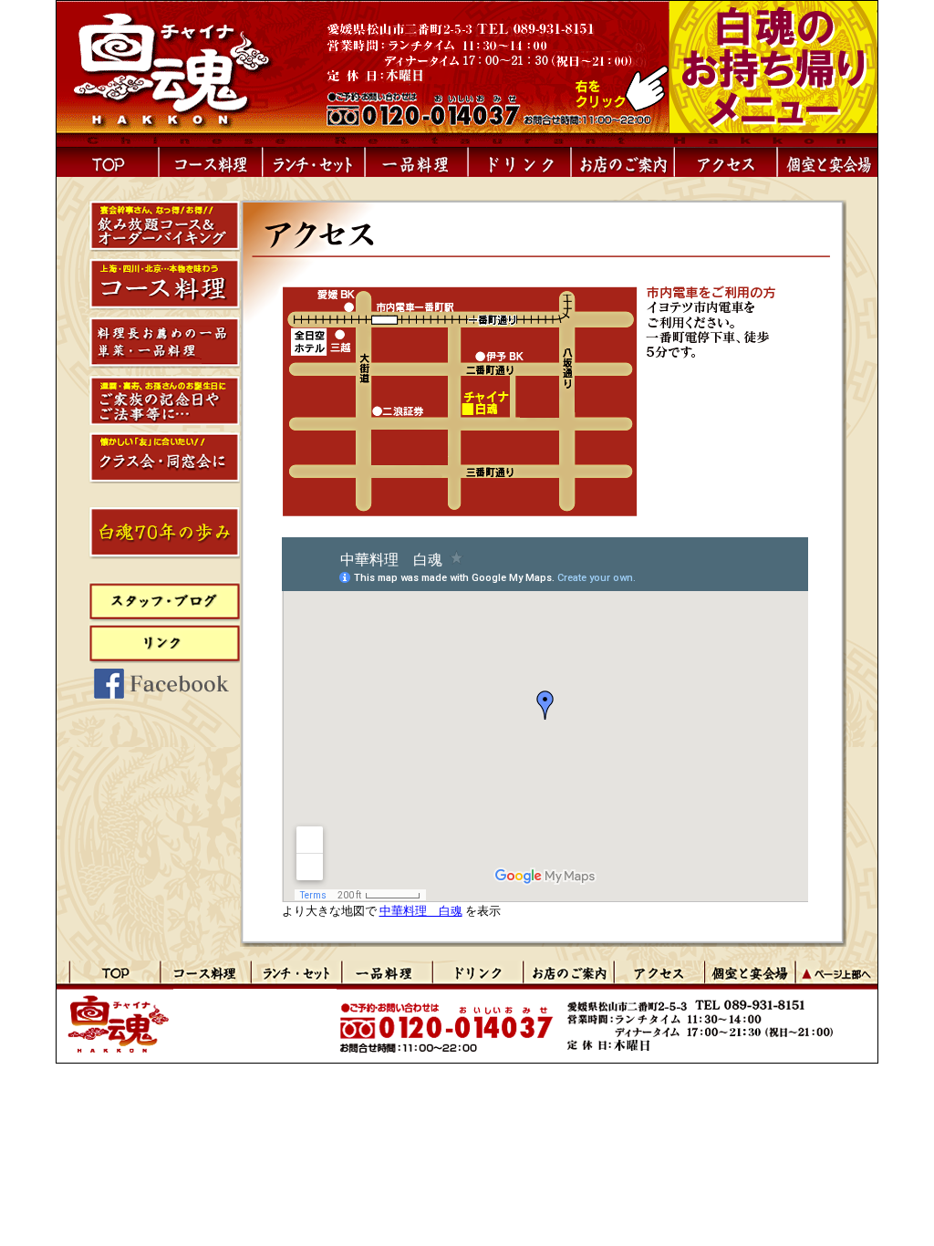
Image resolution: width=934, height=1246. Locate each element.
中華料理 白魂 (420, 911)
